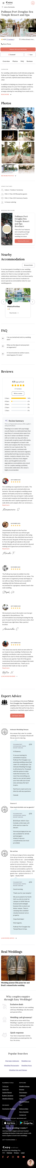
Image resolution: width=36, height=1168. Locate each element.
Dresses (21, 1089)
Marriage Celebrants (12, 1061)
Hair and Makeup (24, 1101)
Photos (15, 61)
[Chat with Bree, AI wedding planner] (31, 1163)
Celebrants (22, 1095)
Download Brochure (23, 241)
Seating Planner (7, 1092)
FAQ (22, 61)
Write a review (18, 393)
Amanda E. (10, 629)
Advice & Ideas (23, 1109)
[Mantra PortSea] (17, 295)
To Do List (5, 1086)
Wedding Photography (11, 1065)
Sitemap (9, 1153)
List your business (8, 1139)
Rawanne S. (11, 509)
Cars (20, 1098)
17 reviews (10, 39)
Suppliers (22, 1082)
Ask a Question (24, 1112)
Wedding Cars (26, 1061)
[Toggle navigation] (3, 3)
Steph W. (9, 592)
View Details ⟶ (14, 313)
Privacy (16, 1153)
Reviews (30, 61)
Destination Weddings (9, 1109)
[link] (3, 1157)
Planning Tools (8, 1082)
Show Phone (7, 44)
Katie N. (8, 672)
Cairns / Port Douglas (9, 7)
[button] (18, 338)
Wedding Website (7, 1098)
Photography (23, 1092)
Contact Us (22, 1115)
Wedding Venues (24, 1086)
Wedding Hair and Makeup (18, 1070)
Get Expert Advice (17, 715)
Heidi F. (8, 553)
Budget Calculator (7, 1095)
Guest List (5, 1089)
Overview (6, 61)
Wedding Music (26, 1065)
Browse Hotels (28, 265)
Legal (22, 1153)
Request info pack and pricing (18, 49)
